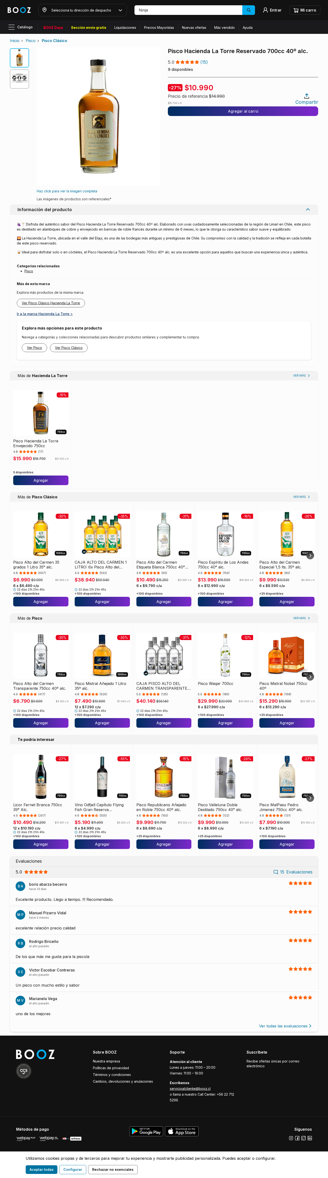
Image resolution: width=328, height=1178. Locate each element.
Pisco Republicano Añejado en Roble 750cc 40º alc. (161, 807)
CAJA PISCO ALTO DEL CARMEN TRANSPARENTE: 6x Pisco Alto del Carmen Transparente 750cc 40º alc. (162, 686)
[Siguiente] (310, 555)
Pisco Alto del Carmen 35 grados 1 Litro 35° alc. (36, 564)
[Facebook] (297, 1138)
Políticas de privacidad (111, 1068)
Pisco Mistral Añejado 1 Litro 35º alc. (100, 686)
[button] (194, 10)
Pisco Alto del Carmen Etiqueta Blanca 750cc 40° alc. (160, 564)
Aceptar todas (42, 1169)
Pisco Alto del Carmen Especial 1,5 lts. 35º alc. (280, 564)
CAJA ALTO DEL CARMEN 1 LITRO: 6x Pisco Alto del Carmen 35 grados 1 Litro (101, 564)
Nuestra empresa (106, 1061)
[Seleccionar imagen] (19, 57)
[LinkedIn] (310, 1138)
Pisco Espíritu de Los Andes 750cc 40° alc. (223, 564)
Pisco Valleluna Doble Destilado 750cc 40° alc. (220, 807)
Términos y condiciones (112, 1075)
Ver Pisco (34, 348)
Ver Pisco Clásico (69, 348)
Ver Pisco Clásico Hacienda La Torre (51, 303)
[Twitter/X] (303, 1138)
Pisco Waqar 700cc (215, 683)
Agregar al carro (243, 111)
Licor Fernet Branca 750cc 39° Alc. (37, 807)
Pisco (31, 40)
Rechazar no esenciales (113, 1169)
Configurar (72, 1169)
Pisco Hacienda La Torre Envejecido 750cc (35, 443)
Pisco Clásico (54, 40)
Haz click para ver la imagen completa (67, 191)
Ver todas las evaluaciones (283, 1026)
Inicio (14, 40)
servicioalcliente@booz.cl (190, 1088)
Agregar (40, 480)
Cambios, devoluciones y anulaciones (123, 1081)
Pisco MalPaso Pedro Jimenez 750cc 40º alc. (281, 807)
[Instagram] (291, 1138)
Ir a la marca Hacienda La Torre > (45, 314)
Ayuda (248, 27)
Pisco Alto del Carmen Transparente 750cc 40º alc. (39, 686)
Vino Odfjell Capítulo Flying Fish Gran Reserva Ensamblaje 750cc (99, 807)
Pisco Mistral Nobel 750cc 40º (283, 686)
